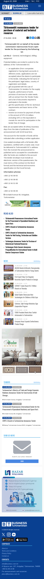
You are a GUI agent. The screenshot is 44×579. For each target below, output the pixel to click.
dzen (13, 534)
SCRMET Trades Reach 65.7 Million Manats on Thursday (25, 287)
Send (22, 461)
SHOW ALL (37, 261)
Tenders (7, 382)
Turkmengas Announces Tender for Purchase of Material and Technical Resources (21, 242)
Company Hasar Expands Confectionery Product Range (27, 322)
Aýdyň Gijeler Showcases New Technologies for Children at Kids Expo (26, 296)
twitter (3, 534)
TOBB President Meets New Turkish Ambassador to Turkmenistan (26, 313)
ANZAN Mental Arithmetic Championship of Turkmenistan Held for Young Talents (27, 269)
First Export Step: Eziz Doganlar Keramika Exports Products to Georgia (26, 278)
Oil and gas (8, 19)
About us (5, 548)
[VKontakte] (33, 38)
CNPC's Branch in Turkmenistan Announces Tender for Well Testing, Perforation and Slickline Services (21, 235)
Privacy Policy (6, 553)
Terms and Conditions (9, 551)
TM (32, 1)
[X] (28, 38)
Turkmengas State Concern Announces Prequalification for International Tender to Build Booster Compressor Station (21, 250)
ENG (27, 1)
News (6, 261)
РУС (37, 1)
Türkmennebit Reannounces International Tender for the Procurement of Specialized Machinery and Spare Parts (22, 221)
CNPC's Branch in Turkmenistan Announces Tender (20, 228)
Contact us (5, 556)
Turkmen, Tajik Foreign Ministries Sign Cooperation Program (26, 305)
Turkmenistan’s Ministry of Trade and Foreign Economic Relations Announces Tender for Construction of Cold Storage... (20, 393)
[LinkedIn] (30, 38)
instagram (8, 534)
